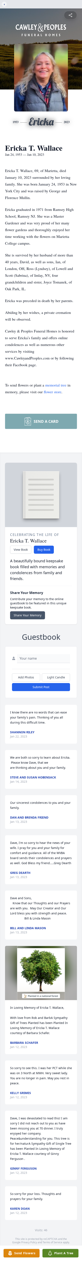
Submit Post (41, 687)
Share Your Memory (27, 615)
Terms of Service (52, 1242)
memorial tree (55, 385)
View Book (21, 550)
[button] (41, 973)
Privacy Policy (29, 1242)
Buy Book (43, 550)
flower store (52, 391)
